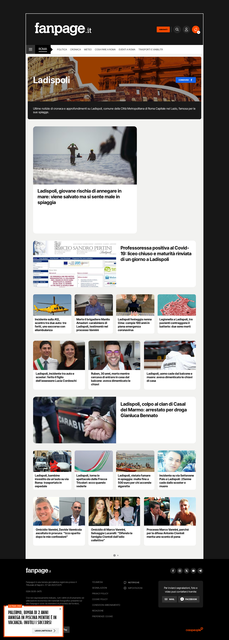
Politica (62, 49)
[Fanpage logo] (58, 29)
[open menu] (30, 49)
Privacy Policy (100, 593)
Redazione (98, 610)
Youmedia (97, 582)
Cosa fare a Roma (105, 49)
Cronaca (75, 49)
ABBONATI (163, 29)
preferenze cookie (102, 616)
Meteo (88, 49)
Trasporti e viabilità (150, 49)
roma (43, 49)
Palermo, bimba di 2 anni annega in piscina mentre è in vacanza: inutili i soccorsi (32, 617)
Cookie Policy (100, 599)
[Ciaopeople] (194, 630)
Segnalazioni (99, 587)
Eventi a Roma (127, 49)
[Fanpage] (38, 571)
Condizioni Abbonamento (106, 605)
